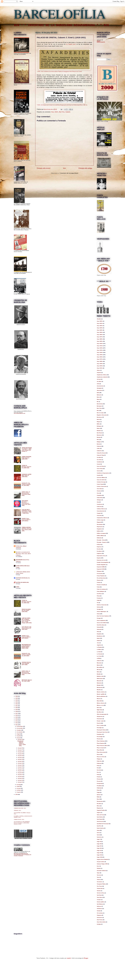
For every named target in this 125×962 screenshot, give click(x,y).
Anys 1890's (100, 341)
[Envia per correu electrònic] (65, 109)
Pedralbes (99, 734)
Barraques (99, 406)
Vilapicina (99, 915)
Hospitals (99, 633)
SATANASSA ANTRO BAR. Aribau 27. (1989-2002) (26, 475)
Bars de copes (100, 412)
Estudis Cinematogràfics (103, 562)
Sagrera (99, 812)
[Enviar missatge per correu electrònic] (61, 109)
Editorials (99, 537)
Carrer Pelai (100, 468)
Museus (99, 698)
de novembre (20, 728)
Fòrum (98, 595)
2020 (16, 707)
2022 (16, 703)
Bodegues (99, 426)
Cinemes (99, 490)
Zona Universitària (101, 921)
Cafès (98, 448)
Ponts (98, 765)
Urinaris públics (100, 901)
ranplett (69, 958)
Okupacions (100, 716)
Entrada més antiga (85, 168)
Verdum (98, 910)
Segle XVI (99, 852)
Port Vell (99, 770)
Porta (98, 774)
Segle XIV (99, 846)
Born (98, 439)
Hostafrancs (100, 636)
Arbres (98, 370)
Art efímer (99, 381)
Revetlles (99, 803)
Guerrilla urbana (101, 624)
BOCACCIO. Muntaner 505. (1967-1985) (27, 680)
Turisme (99, 890)
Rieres (98, 805)
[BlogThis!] (67, 109)
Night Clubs (99, 709)
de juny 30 (20, 739)
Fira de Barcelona (101, 578)
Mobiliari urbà (100, 676)
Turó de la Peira (100, 892)
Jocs (98, 642)
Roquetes (99, 808)
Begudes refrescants (102, 415)
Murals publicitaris (101, 696)
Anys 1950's (100, 354)
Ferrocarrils (100, 573)
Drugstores (99, 528)
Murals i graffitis (101, 694)
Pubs (98, 790)
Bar (98, 401)
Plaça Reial (99, 750)
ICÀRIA (17, 586)
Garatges (99, 609)
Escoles (99, 549)
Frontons (99, 598)
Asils (98, 383)
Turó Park (99, 895)
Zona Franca (100, 919)
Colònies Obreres (101, 508)
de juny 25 (20, 753)
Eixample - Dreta (101, 540)
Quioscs (99, 794)
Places (98, 754)
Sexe (98, 866)
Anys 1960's (100, 356)
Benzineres (99, 417)
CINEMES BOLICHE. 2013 (20, 808)
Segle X (99, 839)
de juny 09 (20, 772)
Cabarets (67, 112)
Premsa (99, 779)
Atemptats (99, 388)
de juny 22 (20, 757)
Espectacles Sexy (101, 555)
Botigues (99, 441)
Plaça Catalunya (101, 741)
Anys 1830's (100, 327)
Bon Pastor (99, 432)
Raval (98, 799)
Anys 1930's (100, 350)
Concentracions (100, 511)
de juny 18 (20, 761)
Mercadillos (99, 667)
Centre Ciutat (100, 484)
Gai (98, 602)
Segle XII (99, 841)
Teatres (98, 879)
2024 (16, 700)
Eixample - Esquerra (102, 542)
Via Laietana (100, 913)
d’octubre (19, 730)
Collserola (99, 506)
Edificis (98, 531)
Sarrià (98, 834)
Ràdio (98, 796)
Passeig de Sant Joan (102, 732)
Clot (98, 502)
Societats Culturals (101, 870)
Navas (98, 707)
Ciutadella (99, 495)
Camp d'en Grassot (101, 452)
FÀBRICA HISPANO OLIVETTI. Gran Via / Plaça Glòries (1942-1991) (27, 529)
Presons (99, 781)
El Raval (99, 544)
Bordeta (99, 437)
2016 (16, 715)
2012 (16, 722)
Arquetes (99, 372)
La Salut (99, 651)
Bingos (98, 421)
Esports (99, 557)
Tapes (98, 872)
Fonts (98, 586)
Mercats (99, 669)
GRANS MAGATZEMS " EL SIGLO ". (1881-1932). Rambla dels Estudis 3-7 (27, 449)
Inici (64, 168)
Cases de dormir (101, 479)
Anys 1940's (100, 352)
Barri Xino (62, 112)
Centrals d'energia (101, 482)
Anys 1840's (100, 330)
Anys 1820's (100, 325)
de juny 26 (20, 751)
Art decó (99, 379)
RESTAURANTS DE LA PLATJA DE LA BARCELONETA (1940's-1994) (26, 646)
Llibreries (99, 660)
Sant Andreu (100, 817)
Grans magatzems (101, 620)
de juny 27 (20, 750)
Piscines (99, 738)
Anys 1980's (100, 361)
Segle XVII (99, 854)
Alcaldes (99, 318)
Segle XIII (99, 843)
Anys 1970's (100, 359)
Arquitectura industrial (102, 377)
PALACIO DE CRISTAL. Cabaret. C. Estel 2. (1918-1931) (21, 743)
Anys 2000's (100, 365)
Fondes (98, 582)
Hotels (98, 638)
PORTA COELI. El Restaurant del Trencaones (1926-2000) (26, 493)
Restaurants (100, 801)
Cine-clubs (99, 488)
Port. (98, 772)
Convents (99, 515)
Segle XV (99, 850)
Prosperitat (99, 783)
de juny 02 (20, 782)
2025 (16, 698)
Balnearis (99, 394)
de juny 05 (20, 778)
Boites (98, 428)
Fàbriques (99, 571)
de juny (18, 737)
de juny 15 (20, 765)
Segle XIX (99, 848)
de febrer (19, 790)
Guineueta (99, 629)
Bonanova (99, 435)
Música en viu (100, 705)
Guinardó (99, 627)
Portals (98, 776)
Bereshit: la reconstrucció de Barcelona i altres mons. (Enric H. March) (23, 554)
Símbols (99, 868)
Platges (98, 758)
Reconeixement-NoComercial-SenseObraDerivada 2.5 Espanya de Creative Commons (22, 854)
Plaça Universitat (101, 752)
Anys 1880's (100, 339)
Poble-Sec (99, 761)
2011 (16, 724)
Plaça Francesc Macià (102, 745)
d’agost (18, 733)
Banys (98, 399)
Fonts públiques (100, 591)
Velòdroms (99, 908)
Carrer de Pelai (100, 466)
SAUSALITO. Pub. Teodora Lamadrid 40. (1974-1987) (26, 484)
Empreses (99, 546)
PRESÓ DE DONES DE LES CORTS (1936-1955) (26, 610)
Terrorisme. (99, 881)
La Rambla (99, 647)
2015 (16, 717)
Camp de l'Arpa (100, 455)
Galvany (99, 607)
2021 (16, 705)
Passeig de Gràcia (101, 729)
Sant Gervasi (100, 821)
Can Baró (99, 457)
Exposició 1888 (100, 566)
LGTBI (98, 658)
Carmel (98, 464)
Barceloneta (100, 403)
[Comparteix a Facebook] (70, 109)
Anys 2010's (100, 368)
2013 (16, 720)
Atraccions (99, 390)
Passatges (99, 727)
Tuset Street (100, 897)
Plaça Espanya (100, 743)
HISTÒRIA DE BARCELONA (22, 582)
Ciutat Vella (99, 497)
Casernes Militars (101, 477)
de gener (19, 792)
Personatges (100, 736)
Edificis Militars (100, 535)
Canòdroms (99, 461)
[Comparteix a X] (68, 109)
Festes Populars (101, 575)
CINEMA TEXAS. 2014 (19, 819)
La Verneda (99, 653)
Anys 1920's (100, 348)
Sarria (98, 832)
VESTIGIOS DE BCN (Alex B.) (23, 577)
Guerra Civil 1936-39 (102, 622)
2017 (16, 713)
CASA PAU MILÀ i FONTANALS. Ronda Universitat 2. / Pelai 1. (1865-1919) (26, 511)
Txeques (99, 899)
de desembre (20, 726)
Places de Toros (101, 756)
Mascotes (99, 662)
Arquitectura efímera (102, 374)
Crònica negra (100, 519)
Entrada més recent (43, 168)
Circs (98, 493)
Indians (98, 640)
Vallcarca (99, 906)
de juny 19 (20, 759)
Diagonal (99, 522)
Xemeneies (99, 917)
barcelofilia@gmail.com (19, 413)
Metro (98, 671)
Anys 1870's (100, 336)
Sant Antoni (99, 819)
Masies (98, 665)
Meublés (99, 674)
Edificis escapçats (101, 533)
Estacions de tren (101, 560)
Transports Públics (101, 884)
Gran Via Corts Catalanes (103, 616)
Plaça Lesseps (100, 747)
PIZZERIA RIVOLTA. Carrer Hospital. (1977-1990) (26, 663)
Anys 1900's (100, 343)
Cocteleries (99, 504)
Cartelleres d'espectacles (103, 473)
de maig (19, 784)
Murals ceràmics (101, 691)
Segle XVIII (99, 857)
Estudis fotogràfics (101, 564)
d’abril (18, 786)
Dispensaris (100, 526)
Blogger (86, 958)
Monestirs (99, 680)
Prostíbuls (99, 785)
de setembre (20, 732)
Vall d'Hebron (100, 904)
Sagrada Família (101, 810)
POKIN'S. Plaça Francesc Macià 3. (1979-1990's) (26, 519)
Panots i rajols (100, 720)
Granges (99, 618)
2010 (16, 794)
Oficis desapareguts (102, 714)
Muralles (99, 689)
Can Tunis (99, 459)
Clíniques (99, 499)
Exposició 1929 (100, 569)
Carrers (98, 470)
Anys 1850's (100, 332)
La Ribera (99, 649)
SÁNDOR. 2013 (17, 810)
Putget (98, 792)
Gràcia (98, 613)
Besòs (98, 419)
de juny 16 (20, 763)
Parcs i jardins (100, 725)
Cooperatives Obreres (102, 517)
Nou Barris (99, 712)
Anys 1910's (54, 112)
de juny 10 (20, 770)
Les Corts (99, 656)
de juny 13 (20, 767)
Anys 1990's (100, 363)
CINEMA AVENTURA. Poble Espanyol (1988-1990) (26, 457)
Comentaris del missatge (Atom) (69, 173)
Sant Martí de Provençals (103, 823)
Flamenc (99, 580)
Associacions (100, 385)
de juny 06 (20, 776)
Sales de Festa (100, 814)
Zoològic (99, 924)
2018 (16, 711)
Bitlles (98, 423)
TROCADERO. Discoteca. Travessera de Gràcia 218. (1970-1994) (26, 503)
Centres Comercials (101, 486)
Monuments (99, 687)
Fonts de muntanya (101, 589)
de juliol (19, 735)
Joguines (99, 645)
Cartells (99, 475)
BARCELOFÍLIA (60, 13)
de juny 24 (20, 755)
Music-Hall (99, 700)
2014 (16, 719)
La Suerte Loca (70, 44)
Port (98, 767)
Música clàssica (101, 703)
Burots (98, 444)
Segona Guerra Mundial (102, 859)
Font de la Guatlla (101, 584)
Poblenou (99, 763)
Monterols (99, 683)
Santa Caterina (100, 828)
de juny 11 (20, 768)
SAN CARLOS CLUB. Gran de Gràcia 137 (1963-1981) (26, 628)
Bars (98, 410)
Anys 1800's (100, 321)
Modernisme (100, 678)
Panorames (99, 718)
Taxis (98, 877)
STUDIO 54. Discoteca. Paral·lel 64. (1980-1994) (26, 466)
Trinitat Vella (100, 888)
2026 (16, 696)
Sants (98, 830)
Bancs (98, 397)
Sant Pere (99, 825)
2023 (16, 702)
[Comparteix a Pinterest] (72, 109)
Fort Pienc (99, 593)
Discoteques (100, 524)
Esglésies (99, 553)
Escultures (99, 551)
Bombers (99, 430)
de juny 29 (20, 748)
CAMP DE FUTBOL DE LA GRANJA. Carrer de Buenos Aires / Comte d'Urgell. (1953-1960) (27, 620)
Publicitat (99, 787)
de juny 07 (20, 774)
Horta (98, 631)
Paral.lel (99, 723)
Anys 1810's (100, 323)
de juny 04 (20, 780)
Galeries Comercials (102, 604)
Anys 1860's (100, 334)
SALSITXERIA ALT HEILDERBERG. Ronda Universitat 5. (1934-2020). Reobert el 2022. (22, 823)
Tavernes (99, 875)
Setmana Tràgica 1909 (102, 863)
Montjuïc (99, 685)
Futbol (98, 600)
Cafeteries (99, 450)
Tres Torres (99, 886)
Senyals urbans (100, 861)
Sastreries (99, 837)
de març (19, 788)
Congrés (99, 513)
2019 (16, 709)
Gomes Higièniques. (102, 611)
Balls (98, 392)
